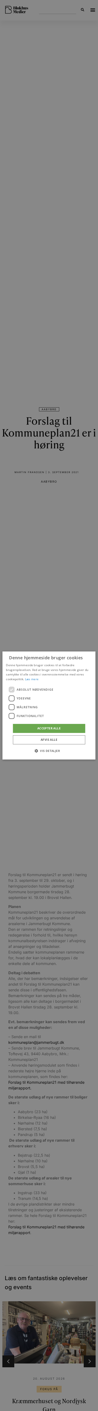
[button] (49, 751)
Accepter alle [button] (49, 728)
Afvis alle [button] (49, 740)
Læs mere (32, 679)
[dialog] (48, 705)
